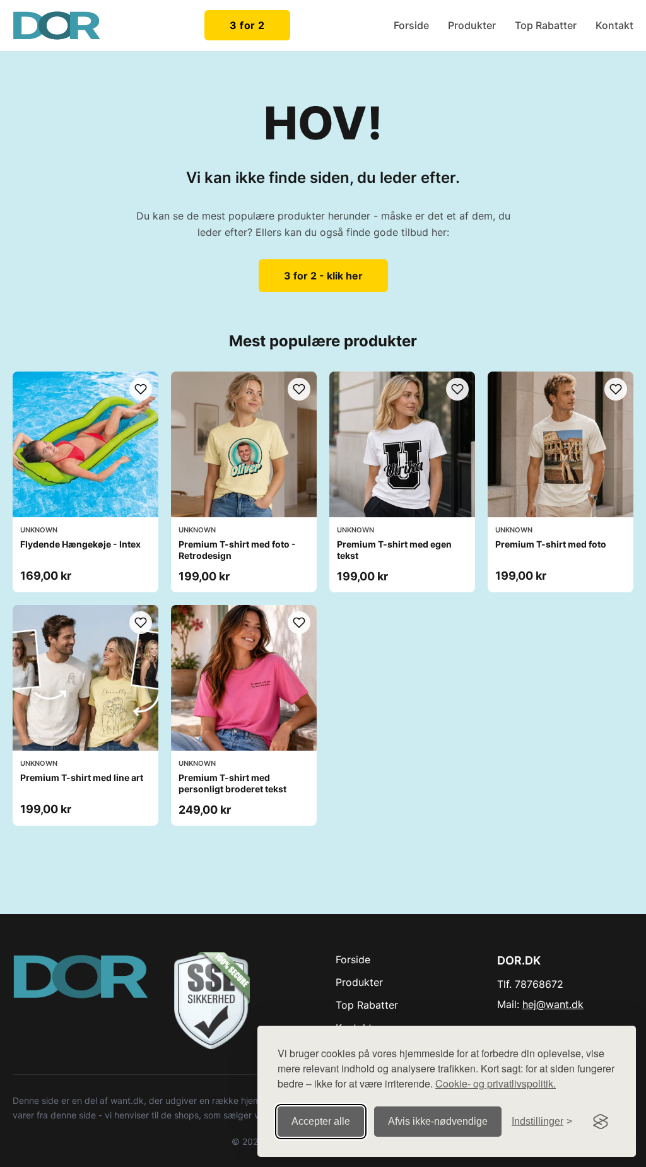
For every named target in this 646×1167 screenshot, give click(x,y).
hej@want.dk (553, 1004)
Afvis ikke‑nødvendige (438, 1121)
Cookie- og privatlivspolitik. (495, 1083)
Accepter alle (320, 1121)
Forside (411, 25)
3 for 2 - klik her (323, 275)
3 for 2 (247, 25)
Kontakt (614, 25)
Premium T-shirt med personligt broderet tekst (232, 783)
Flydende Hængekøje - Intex (80, 544)
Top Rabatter (546, 25)
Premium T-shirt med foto (550, 544)
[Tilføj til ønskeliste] (140, 389)
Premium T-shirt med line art (81, 777)
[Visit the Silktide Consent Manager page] (600, 1121)
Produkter (472, 25)
